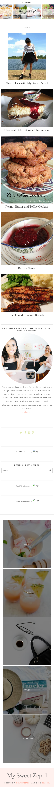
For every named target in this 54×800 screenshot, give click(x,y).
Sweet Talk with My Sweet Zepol (27, 83)
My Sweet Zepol (27, 775)
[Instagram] (29, 432)
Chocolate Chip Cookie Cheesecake (26, 130)
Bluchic (45, 783)
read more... (27, 412)
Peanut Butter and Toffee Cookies (26, 206)
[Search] (50, 470)
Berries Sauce (27, 268)
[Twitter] (21, 432)
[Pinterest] (33, 432)
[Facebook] (25, 432)
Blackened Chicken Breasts (27, 314)
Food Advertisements (23, 452)
